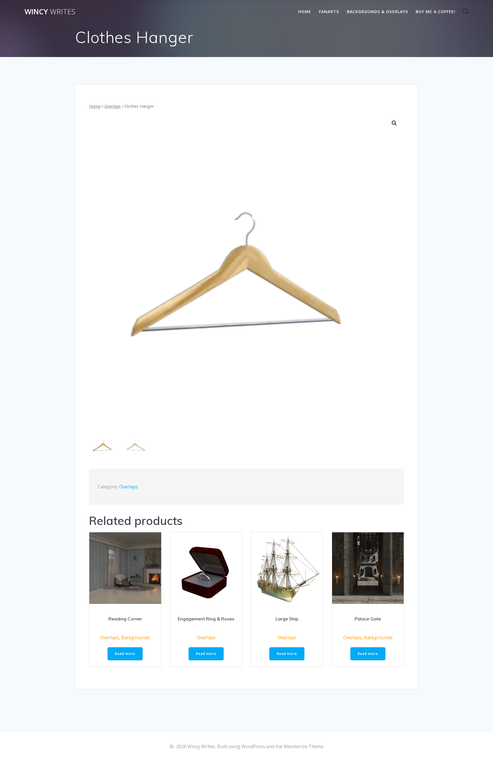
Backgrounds (135, 637)
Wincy (50, 11)
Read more (125, 653)
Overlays (112, 106)
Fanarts (329, 11)
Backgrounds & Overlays (377, 11)
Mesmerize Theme (304, 746)
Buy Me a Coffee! (435, 11)
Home (304, 11)
